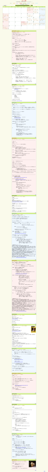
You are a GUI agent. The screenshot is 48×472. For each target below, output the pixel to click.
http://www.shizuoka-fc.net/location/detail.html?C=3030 (20, 177)
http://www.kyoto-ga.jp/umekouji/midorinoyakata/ (20, 233)
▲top (35, 62)
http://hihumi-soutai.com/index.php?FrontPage (21, 257)
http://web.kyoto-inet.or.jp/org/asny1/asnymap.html (21, 273)
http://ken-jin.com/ (20, 346)
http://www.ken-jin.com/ (19, 100)
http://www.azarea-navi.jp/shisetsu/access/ (21, 447)
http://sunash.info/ (16, 89)
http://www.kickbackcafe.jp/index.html (18, 359)
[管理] (44, 471)
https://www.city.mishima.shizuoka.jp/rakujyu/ (20, 179)
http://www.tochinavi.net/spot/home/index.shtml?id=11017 (21, 385)
